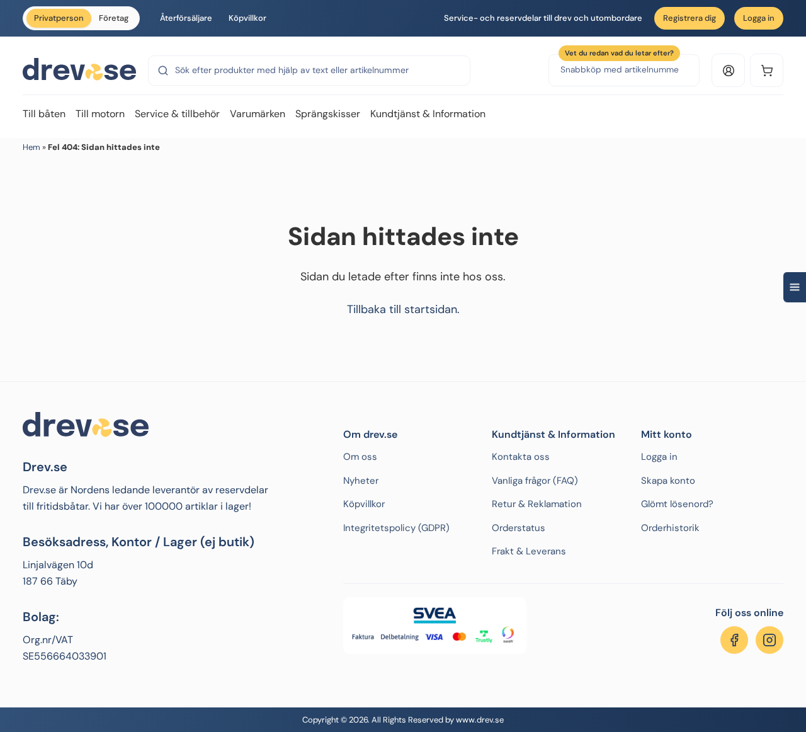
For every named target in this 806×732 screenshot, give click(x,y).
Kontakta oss (521, 456)
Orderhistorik (670, 528)
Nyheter (360, 480)
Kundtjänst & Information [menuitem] (427, 113)
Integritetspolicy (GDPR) (396, 528)
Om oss (360, 456)
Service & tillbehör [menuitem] (177, 113)
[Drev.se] (79, 70)
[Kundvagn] (766, 70)
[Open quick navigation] (794, 287)
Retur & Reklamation (537, 504)
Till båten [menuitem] (44, 113)
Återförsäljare (186, 18)
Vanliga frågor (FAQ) (535, 480)
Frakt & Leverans (529, 551)
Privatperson (59, 18)
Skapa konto (668, 480)
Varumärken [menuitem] (257, 113)
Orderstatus (518, 528)
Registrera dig (689, 18)
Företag (113, 18)
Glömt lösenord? (677, 504)
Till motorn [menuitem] (100, 113)
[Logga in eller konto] (728, 70)
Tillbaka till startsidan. (403, 309)
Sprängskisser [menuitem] (327, 113)
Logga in (759, 18)
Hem (31, 147)
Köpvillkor (247, 18)
